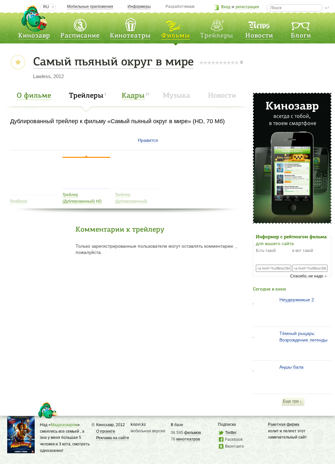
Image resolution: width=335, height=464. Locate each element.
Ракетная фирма (283, 424)
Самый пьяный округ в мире (113, 62)
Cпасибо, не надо (306, 276)
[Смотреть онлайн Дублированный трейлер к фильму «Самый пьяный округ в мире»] (139, 186)
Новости (259, 36)
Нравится (148, 140)
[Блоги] (301, 24)
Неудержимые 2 (296, 299)
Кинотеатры (130, 36)
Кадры (133, 96)
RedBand (18, 201)
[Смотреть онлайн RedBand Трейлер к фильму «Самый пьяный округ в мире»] (34, 192)
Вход (225, 7)
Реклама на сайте (112, 438)
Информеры (139, 6)
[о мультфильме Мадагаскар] (21, 450)
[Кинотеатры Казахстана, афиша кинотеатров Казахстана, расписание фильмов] (130, 24)
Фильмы (175, 36)
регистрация (247, 7)
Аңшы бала (291, 367)
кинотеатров (188, 439)
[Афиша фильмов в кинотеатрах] (175, 24)
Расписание (80, 36)
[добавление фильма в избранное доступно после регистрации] (18, 62)
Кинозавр (34, 36)
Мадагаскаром (64, 425)
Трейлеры (86, 96)
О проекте (105, 431)
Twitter (231, 432)
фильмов (192, 432)
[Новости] (259, 24)
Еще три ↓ (292, 401)
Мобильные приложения (90, 6)
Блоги (301, 36)
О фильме (34, 96)
